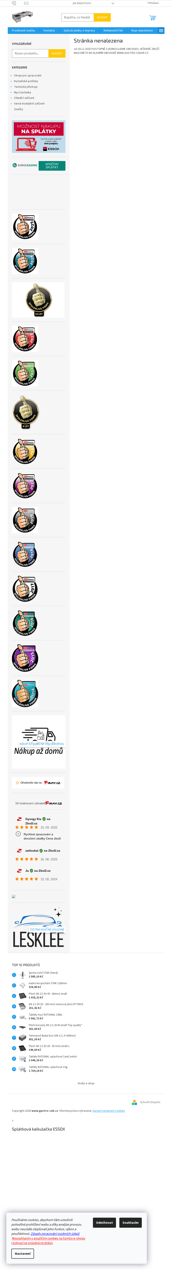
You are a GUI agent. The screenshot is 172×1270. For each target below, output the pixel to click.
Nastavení (22, 1253)
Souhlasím (130, 1222)
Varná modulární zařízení (29, 104)
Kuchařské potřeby (26, 81)
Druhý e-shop (86, 1083)
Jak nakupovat (81, 3)
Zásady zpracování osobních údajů (55, 1233)
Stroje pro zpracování (27, 75)
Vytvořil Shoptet (150, 1102)
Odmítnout (104, 1222)
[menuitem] (23, 30)
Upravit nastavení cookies (109, 1111)
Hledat (102, 17)
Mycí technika (22, 92)
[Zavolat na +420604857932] (18, 3)
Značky (18, 109)
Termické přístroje (26, 87)
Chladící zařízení (24, 98)
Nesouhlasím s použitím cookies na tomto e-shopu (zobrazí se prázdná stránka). (48, 1240)
